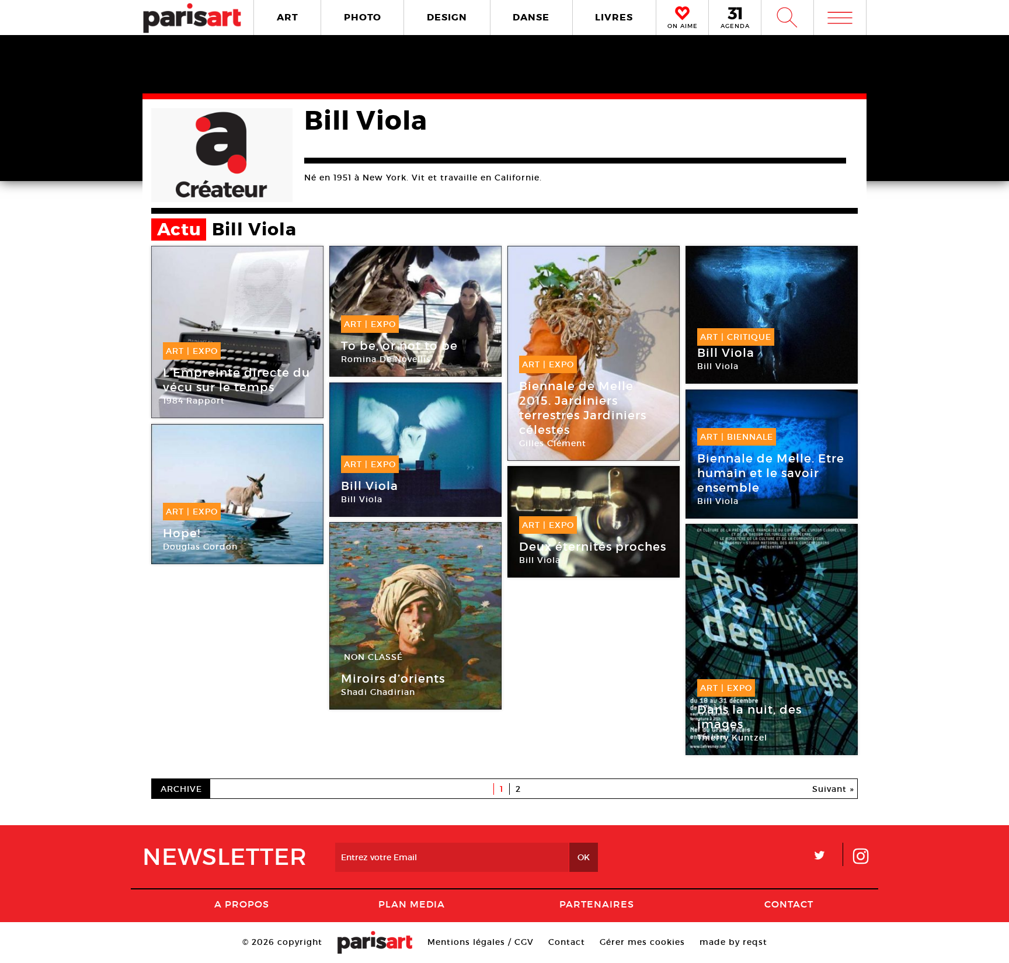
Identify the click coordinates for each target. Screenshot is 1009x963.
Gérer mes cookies (642, 942)
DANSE (531, 17)
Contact (788, 904)
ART (287, 17)
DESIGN (447, 17)
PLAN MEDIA (411, 904)
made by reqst (733, 942)
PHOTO (362, 17)
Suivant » (833, 789)
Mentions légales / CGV (480, 942)
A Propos (241, 904)
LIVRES (614, 17)
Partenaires (596, 904)
